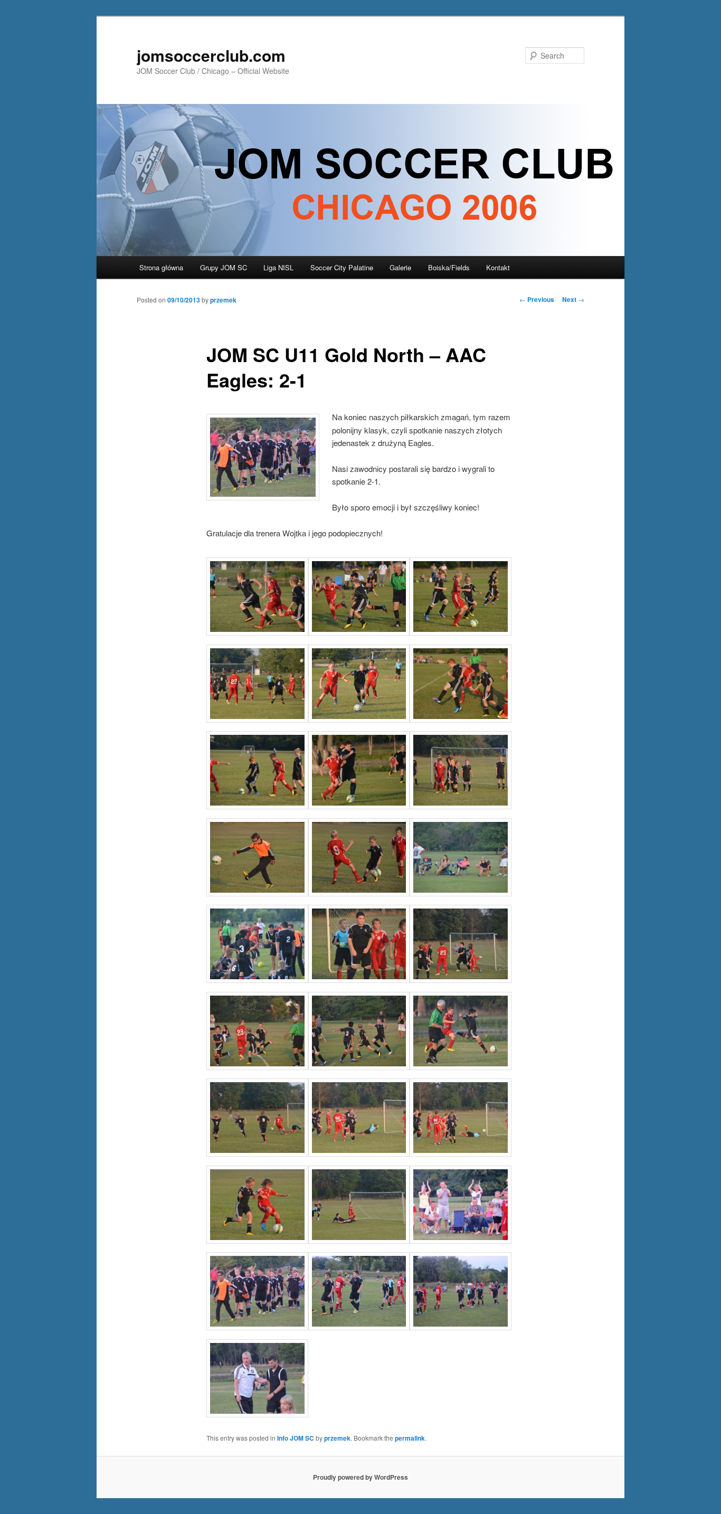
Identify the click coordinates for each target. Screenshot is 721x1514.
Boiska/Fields (449, 267)
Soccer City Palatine (341, 267)
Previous (536, 299)
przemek (223, 300)
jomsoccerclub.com (211, 55)
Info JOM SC (295, 1438)
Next (573, 299)
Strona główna (161, 267)
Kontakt (498, 267)
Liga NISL (278, 267)
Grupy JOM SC (223, 267)
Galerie (400, 267)
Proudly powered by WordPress (360, 1477)
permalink (410, 1438)
